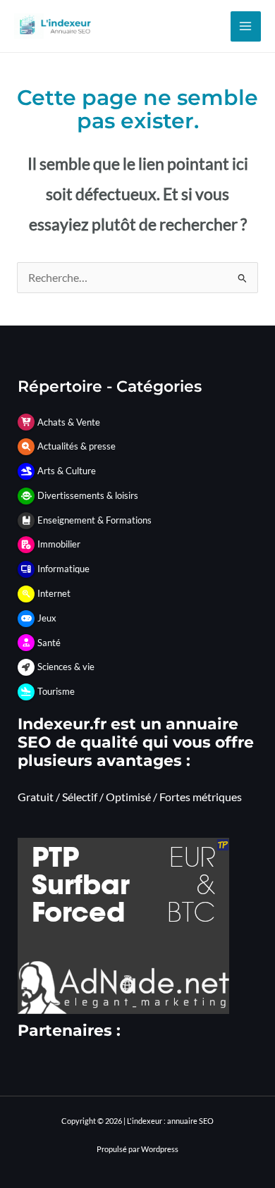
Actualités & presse (76, 446)
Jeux (46, 618)
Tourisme (56, 691)
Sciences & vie (65, 666)
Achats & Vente (68, 422)
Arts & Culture (66, 470)
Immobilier (58, 544)
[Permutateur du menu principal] (246, 26)
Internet (54, 593)
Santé (49, 642)
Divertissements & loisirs (87, 495)
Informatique (63, 568)
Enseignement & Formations (94, 520)
